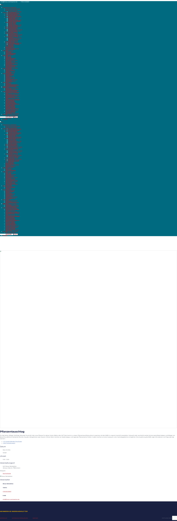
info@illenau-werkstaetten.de (11, 499)
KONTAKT (35, 518)
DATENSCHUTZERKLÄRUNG (20, 518)
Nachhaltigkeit (7, 473)
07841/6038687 (7, 491)
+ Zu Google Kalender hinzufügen (12, 441)
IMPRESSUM (3, 518)
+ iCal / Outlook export (9, 443)
